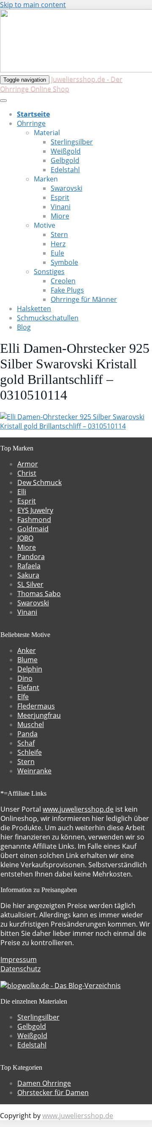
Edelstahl (65, 169)
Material (47, 132)
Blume (27, 659)
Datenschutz (20, 968)
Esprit (60, 197)
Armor (27, 464)
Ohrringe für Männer (84, 299)
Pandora (31, 556)
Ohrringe (31, 123)
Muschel (30, 724)
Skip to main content (33, 4)
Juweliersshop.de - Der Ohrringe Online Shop (61, 84)
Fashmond (34, 519)
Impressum (18, 959)
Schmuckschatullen (48, 317)
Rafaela (29, 565)
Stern (59, 234)
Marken (46, 179)
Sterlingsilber (72, 142)
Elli (21, 491)
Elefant (28, 687)
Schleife (29, 752)
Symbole (64, 262)
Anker (26, 650)
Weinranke (34, 770)
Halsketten (34, 308)
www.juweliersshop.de (78, 809)
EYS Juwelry (35, 510)
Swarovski (66, 188)
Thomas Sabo (39, 593)
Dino (25, 678)
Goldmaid (33, 528)
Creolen (63, 280)
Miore (60, 216)
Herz (58, 243)
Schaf (26, 743)
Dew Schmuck (39, 482)
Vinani (61, 206)
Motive (44, 225)
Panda (27, 733)
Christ (26, 473)
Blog (24, 327)
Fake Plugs (67, 290)
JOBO (25, 538)
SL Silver (30, 584)
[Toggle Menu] (3, 100)
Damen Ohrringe (44, 1083)
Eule (57, 253)
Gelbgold (65, 160)
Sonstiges (49, 271)
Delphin (29, 669)
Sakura (28, 575)
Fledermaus (36, 706)
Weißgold (66, 151)
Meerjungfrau (39, 715)
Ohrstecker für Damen (53, 1092)
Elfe (23, 696)
